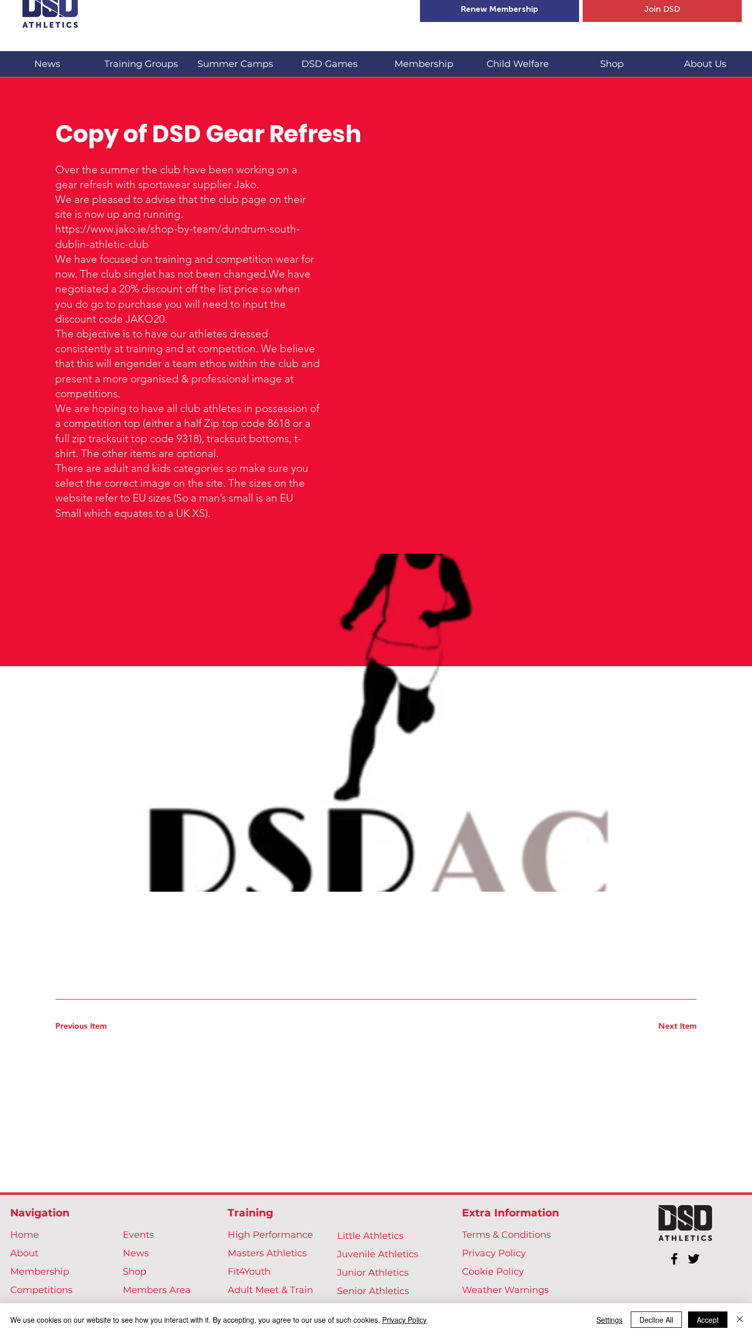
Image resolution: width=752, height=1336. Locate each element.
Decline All (656, 1320)
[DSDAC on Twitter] (693, 1258)
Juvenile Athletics (377, 1254)
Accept (708, 1320)
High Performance (270, 1234)
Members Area (157, 1290)
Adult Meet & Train (270, 1290)
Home (24, 1234)
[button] (141, 60)
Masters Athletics (267, 1253)
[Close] (740, 1319)
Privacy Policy (494, 1253)
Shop (134, 1271)
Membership (39, 1271)
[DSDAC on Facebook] (674, 1258)
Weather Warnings (505, 1290)
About (24, 1253)
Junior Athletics (373, 1272)
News (136, 1253)
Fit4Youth (249, 1271)
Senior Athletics (373, 1291)
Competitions (41, 1290)
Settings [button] (609, 1320)
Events (138, 1234)
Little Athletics (370, 1235)
